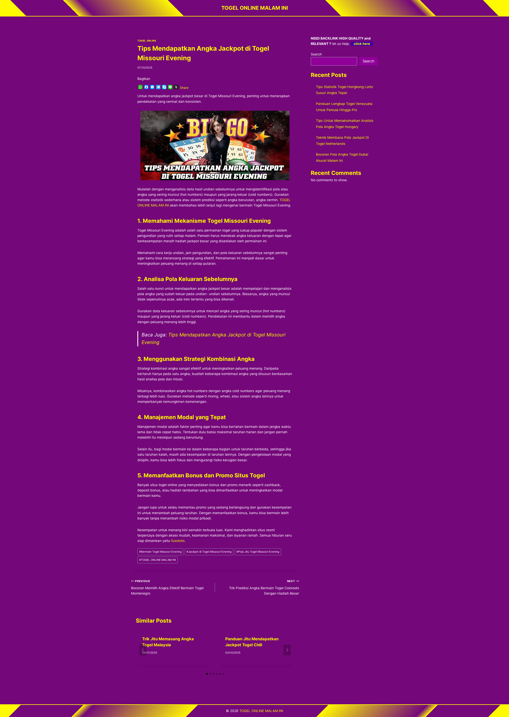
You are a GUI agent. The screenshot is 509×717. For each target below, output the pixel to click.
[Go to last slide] (143, 650)
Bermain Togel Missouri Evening (160, 551)
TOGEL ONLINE (146, 40)
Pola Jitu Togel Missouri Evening (257, 551)
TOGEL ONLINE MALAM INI (157, 559)
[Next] (287, 650)
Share (184, 88)
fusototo (178, 541)
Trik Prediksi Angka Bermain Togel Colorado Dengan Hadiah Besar (264, 587)
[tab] (207, 674)
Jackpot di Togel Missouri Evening (209, 551)
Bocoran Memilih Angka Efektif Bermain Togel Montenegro (167, 587)
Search (316, 54)
